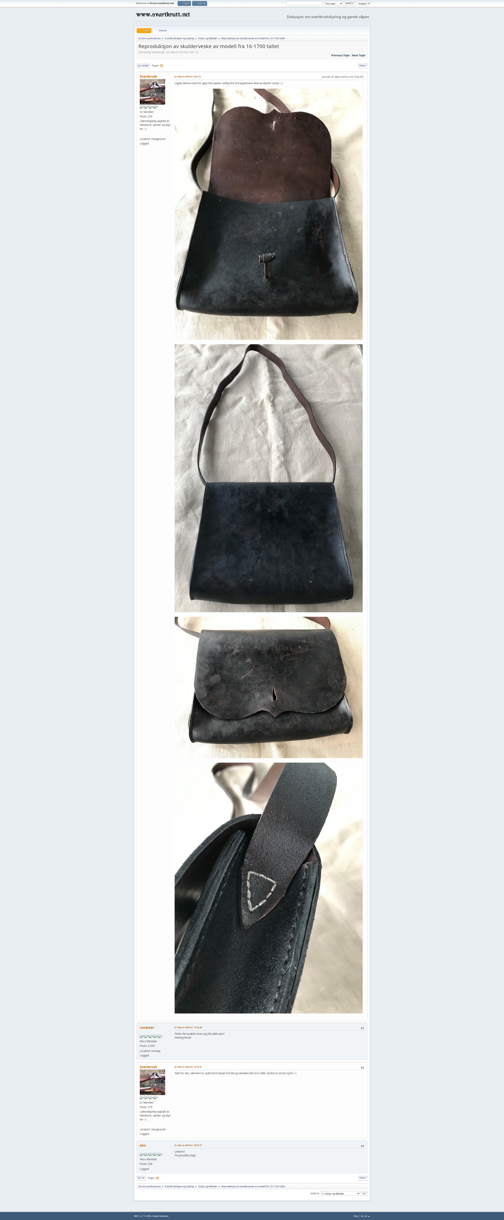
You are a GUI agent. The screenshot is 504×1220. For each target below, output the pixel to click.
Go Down (143, 65)
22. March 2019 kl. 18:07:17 (188, 1145)
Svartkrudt (148, 76)
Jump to (315, 1193)
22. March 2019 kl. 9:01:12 (187, 76)
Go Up (141, 1177)
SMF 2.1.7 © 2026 (142, 1216)
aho (143, 1145)
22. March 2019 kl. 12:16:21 (188, 1066)
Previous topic (340, 55)
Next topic (359, 55)
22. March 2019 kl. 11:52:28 (188, 1027)
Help (356, 1215)
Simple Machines (160, 1216)
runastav (147, 1027)
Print (362, 65)
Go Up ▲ (365, 1215)
